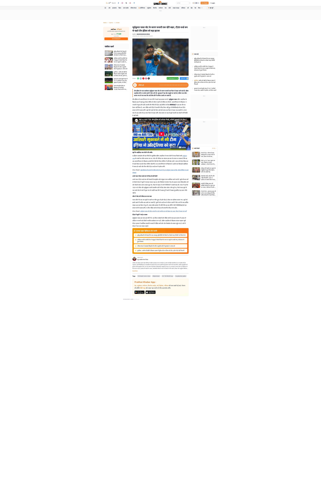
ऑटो (170, 8)
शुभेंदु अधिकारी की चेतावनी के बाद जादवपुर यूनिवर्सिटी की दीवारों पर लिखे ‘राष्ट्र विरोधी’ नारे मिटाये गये (161, 235)
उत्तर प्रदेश (125, 8)
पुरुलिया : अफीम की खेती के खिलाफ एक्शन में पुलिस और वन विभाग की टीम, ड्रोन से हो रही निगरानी (160, 250)
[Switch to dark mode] (196, 3)
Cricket (117, 22)
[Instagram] (122, 3)
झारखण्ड (114, 8)
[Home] (160, 3)
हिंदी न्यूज (142, 288)
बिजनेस (155, 8)
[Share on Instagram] (146, 78)
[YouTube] (130, 3)
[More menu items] (201, 8)
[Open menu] (105, 8)
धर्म (188, 8)
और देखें (213, 148)
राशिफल (183, 8)
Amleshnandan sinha (143, 34)
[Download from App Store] (151, 292)
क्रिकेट (161, 286)
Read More (135, 271)
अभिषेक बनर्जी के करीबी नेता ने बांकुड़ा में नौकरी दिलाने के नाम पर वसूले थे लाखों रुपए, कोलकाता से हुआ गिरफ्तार (160, 240)
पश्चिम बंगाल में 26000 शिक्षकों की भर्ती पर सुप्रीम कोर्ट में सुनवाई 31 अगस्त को (156, 246)
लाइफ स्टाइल (176, 8)
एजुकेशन (149, 8)
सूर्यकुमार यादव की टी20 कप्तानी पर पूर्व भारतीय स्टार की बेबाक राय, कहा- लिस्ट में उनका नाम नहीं (163, 211)
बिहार (120, 8)
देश (195, 8)
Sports (111, 22)
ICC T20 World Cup (167, 276)
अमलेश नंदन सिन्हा (143, 259)
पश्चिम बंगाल (133, 8)
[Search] (189, 3)
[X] (126, 3)
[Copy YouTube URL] (143, 78)
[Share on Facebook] (141, 78)
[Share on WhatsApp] (138, 78)
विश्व (199, 8)
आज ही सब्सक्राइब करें (116, 38)
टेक (166, 8)
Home (105, 22)
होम (109, 8)
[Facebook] (118, 3)
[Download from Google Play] (140, 292)
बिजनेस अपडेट (152, 286)
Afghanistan (156, 276)
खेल (192, 8)
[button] (160, 57)
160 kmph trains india (144, 276)
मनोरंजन (161, 8)
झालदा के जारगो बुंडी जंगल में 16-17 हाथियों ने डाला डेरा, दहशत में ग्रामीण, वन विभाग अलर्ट (205, 89)
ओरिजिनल (142, 8)
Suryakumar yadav (180, 276)
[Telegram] (134, 3)
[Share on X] (149, 78)
